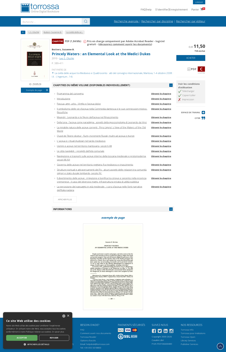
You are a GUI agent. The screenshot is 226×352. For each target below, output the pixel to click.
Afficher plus (65, 199)
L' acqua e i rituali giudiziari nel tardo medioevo (81, 140)
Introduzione (63, 98)
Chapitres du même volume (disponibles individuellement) (91, 85)
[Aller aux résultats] (86, 21)
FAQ (82, 329)
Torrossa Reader (88, 337)
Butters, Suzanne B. (63, 49)
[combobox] (55, 21)
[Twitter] (159, 331)
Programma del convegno (70, 93)
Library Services (188, 340)
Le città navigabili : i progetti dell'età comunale (80, 151)
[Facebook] (154, 331)
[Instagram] (171, 331)
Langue (199, 2)
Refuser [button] (54, 337)
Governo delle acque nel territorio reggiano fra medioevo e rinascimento (95, 164)
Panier (197, 9)
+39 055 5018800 (92, 347)
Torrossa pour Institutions (193, 333)
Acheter (190, 57)
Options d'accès (88, 340)
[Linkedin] (165, 331)
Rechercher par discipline (157, 21)
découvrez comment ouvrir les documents (125, 44)
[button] (193, 112)
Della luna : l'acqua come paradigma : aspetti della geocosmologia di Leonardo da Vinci (102, 122)
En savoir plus (58, 331)
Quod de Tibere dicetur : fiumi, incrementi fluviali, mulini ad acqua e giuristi (95, 135)
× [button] (68, 316)
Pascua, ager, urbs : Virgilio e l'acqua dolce (79, 103)
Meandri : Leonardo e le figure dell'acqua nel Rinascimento (87, 117)
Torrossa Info (187, 329)
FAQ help (146, 9)
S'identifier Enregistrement (171, 9)
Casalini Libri (158, 340)
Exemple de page (34, 90)
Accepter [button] (22, 337)
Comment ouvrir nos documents (95, 333)
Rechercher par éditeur (190, 21)
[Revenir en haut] (220, 346)
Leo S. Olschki (66, 58)
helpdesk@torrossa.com (97, 344)
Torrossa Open (188, 337)
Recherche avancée (126, 21)
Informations (62, 209)
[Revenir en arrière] (23, 32)
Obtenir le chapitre (161, 93)
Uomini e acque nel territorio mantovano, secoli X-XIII (84, 145)
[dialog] (37, 330)
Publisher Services (189, 344)
